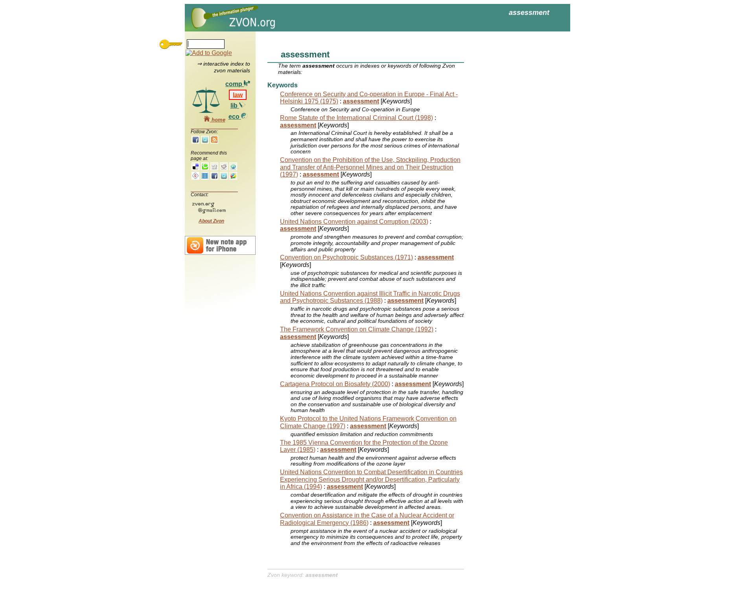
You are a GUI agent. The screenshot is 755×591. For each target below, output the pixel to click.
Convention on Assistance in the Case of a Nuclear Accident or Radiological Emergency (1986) (367, 519)
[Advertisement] (511, 157)
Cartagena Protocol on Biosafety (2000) (335, 384)
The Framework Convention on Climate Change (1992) (356, 329)
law (238, 94)
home (217, 120)
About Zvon (211, 221)
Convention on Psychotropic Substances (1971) (346, 257)
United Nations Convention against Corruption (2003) (354, 221)
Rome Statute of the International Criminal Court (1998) (356, 117)
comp (234, 84)
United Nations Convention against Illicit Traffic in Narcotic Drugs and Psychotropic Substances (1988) (370, 297)
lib (234, 105)
